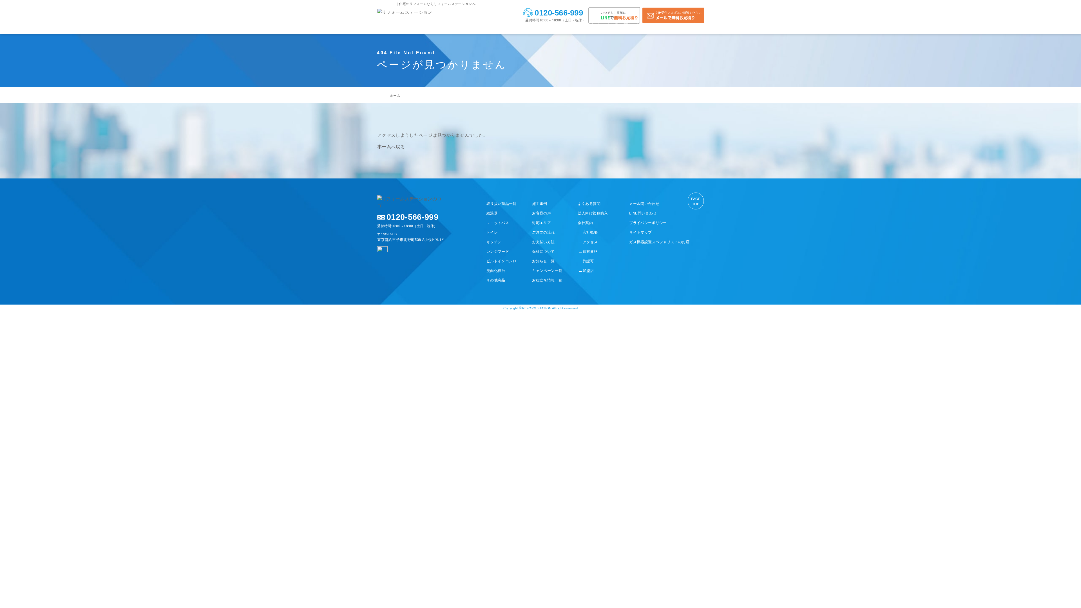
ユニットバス (497, 223)
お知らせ (565, 24)
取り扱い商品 (399, 24)
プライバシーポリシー (648, 223)
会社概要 (590, 232)
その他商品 (495, 280)
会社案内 (692, 24)
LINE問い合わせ (642, 213)
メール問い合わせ (644, 204)
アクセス (590, 242)
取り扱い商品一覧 (501, 204)
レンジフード (497, 251)
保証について (543, 251)
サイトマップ (640, 232)
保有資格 (590, 251)
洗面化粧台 (495, 271)
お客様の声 (447, 24)
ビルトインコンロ (501, 261)
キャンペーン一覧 (547, 271)
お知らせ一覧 (543, 261)
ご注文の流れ (499, 24)
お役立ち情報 (618, 24)
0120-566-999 (559, 12)
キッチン (493, 242)
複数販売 (671, 24)
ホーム (395, 95)
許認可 (588, 261)
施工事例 (424, 24)
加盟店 (588, 271)
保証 (548, 24)
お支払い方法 (527, 24)
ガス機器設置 (659, 242)
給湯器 (492, 213)
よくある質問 (647, 24)
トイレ (492, 232)
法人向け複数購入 (593, 213)
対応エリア (472, 24)
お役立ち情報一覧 (547, 280)
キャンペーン (590, 24)
